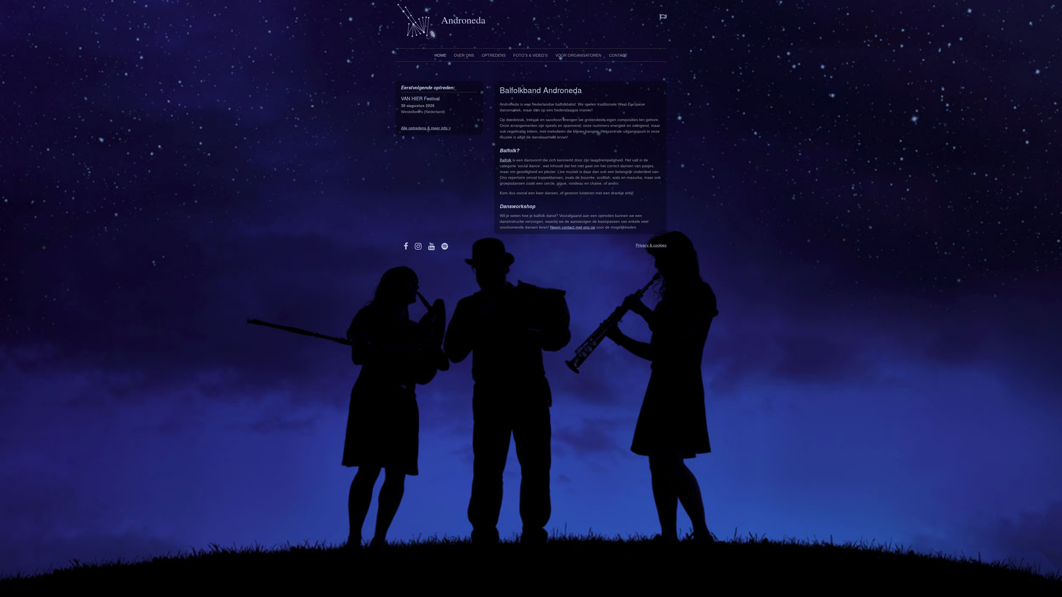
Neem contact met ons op (572, 227)
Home (440, 55)
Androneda (463, 19)
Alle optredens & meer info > (426, 128)
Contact (618, 55)
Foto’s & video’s (530, 55)
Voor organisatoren (578, 55)
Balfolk (505, 160)
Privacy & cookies (651, 245)
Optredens (494, 55)
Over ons (464, 55)
